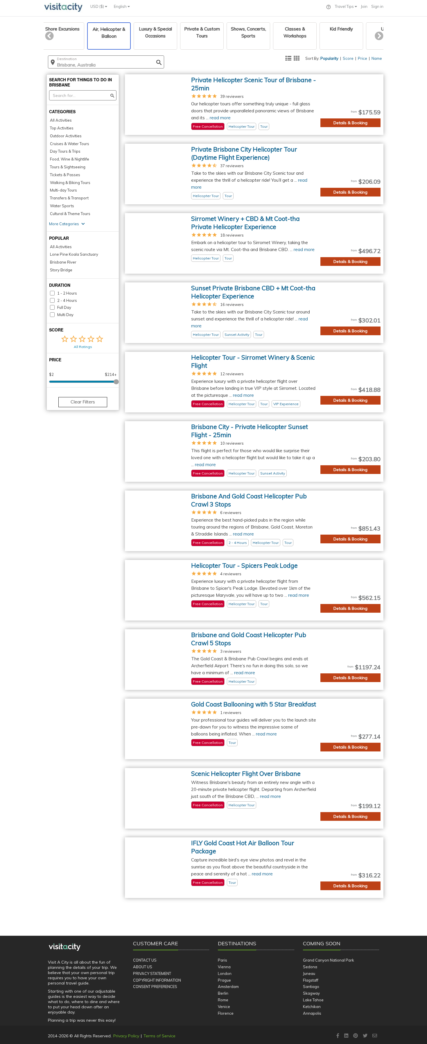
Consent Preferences (155, 986)
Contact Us (145, 960)
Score (348, 58)
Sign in (377, 6)
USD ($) (97, 6)
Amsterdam (228, 986)
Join (364, 6)
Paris (222, 960)
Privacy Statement (152, 973)
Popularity (329, 58)
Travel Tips (345, 6)
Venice (224, 1006)
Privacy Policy (126, 1035)
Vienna (224, 966)
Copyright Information (157, 980)
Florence (226, 1013)
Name (377, 58)
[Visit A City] (64, 947)
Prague (224, 980)
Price (362, 58)
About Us (142, 966)
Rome (223, 1000)
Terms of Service (159, 1035)
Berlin (223, 993)
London (225, 973)
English (121, 6)
